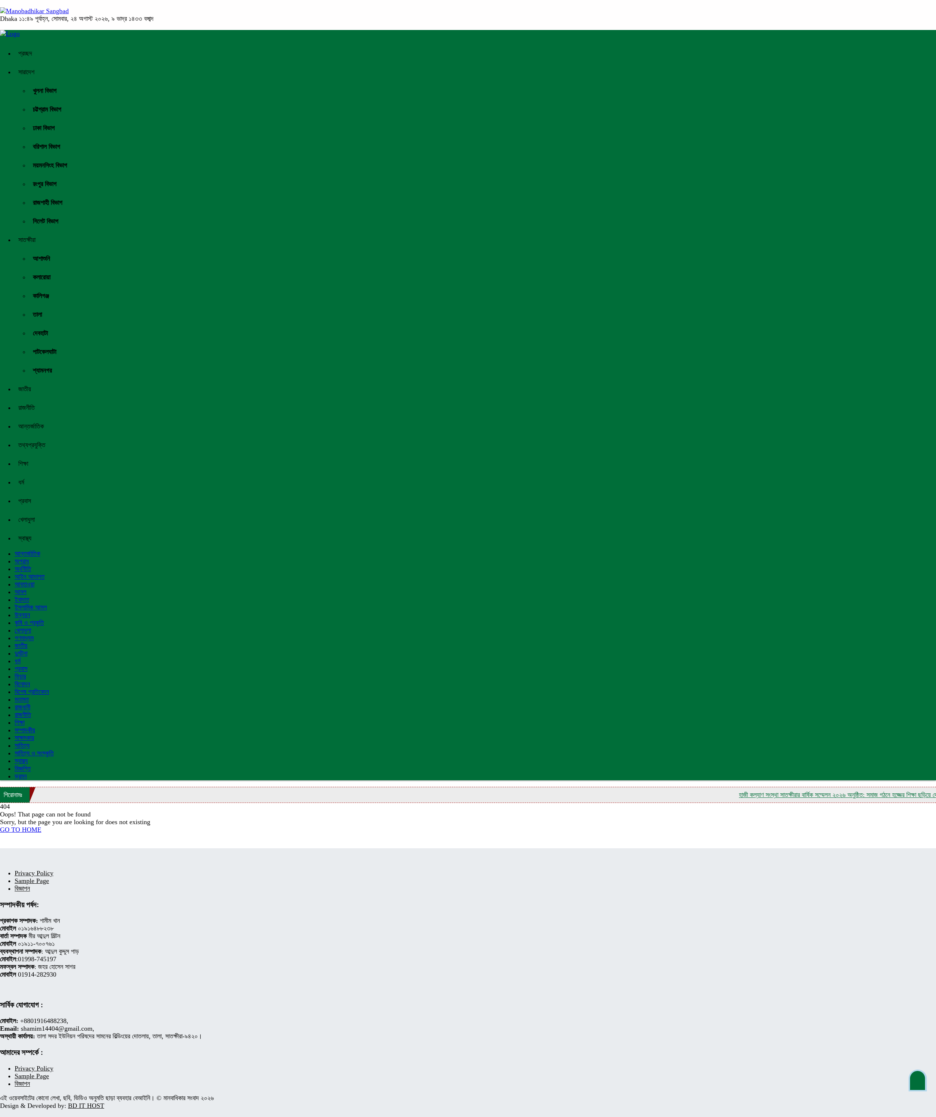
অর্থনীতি (23, 569)
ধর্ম (21, 482)
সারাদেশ (26, 72)
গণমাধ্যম (24, 638)
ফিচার (20, 676)
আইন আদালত (30, 576)
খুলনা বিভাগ (45, 90)
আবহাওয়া (24, 584)
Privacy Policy (34, 873)
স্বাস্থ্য (24, 538)
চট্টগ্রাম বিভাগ (47, 109)
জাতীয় (24, 389)
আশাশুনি (41, 258)
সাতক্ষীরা (26, 240)
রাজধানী (22, 707)
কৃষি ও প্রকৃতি (29, 622)
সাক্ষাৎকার (24, 737)
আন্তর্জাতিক (31, 426)
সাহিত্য (22, 745)
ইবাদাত (22, 599)
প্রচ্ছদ (25, 53)
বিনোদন (22, 684)
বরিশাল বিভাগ (46, 146)
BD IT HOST (86, 1105)
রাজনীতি (26, 407)
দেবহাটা (40, 333)
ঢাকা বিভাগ (44, 128)
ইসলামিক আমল (31, 607)
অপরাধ (22, 561)
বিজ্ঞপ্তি (23, 768)
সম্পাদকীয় (25, 730)
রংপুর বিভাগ (45, 184)
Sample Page (32, 880)
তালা (37, 314)
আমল (20, 592)
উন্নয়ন (22, 615)
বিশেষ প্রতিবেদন (32, 691)
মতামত (22, 699)
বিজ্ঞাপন (22, 888)
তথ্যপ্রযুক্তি (31, 445)
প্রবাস (24, 501)
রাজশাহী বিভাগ (48, 202)
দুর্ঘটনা (21, 653)
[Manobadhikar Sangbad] (34, 11)
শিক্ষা (23, 463)
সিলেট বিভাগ (45, 221)
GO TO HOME (20, 829)
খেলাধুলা (26, 519)
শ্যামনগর (42, 370)
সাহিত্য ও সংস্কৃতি (34, 753)
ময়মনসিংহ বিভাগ (50, 165)
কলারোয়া (41, 277)
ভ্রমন (21, 776)
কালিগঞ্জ (41, 295)
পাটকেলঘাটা (44, 351)
